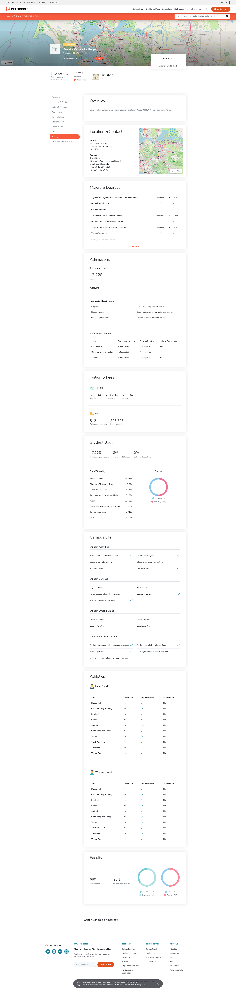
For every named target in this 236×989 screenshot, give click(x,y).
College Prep (138, 9)
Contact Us (174, 953)
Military (125, 962)
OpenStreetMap (219, 21)
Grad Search (150, 953)
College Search (151, 949)
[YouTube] (60, 951)
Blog (8, 3)
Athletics (55, 131)
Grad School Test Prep (130, 953)
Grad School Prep (153, 9)
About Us (173, 949)
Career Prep (167, 9)
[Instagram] (66, 951)
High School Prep (181, 9)
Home (8, 16)
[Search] (206, 9)
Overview (56, 97)
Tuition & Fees (58, 117)
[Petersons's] (17, 9)
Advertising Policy (177, 970)
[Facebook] (54, 951)
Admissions (57, 112)
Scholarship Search (153, 957)
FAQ (43, 3)
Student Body (58, 121)
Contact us (53, 3)
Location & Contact (60, 102)
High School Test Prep (130, 966)
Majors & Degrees (59, 107)
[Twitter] (47, 951)
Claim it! (99, 58)
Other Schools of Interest (62, 141)
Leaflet (207, 21)
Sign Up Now (220, 9)
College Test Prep (128, 949)
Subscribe (106, 964)
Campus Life (57, 126)
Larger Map (7, 62)
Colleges (17, 16)
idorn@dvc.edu (102, 164)
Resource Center (152, 962)
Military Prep (196, 9)
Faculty (55, 136)
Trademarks (174, 966)
